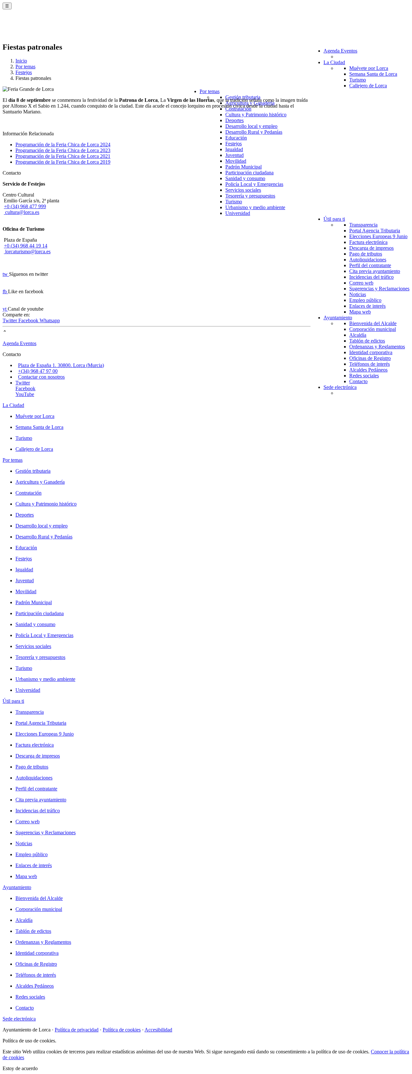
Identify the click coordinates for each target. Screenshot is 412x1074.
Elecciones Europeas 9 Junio (378, 236)
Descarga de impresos (371, 248)
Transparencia (363, 224)
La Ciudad (334, 62)
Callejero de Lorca (368, 85)
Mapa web (360, 311)
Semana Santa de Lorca (373, 74)
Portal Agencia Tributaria (374, 230)
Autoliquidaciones (367, 259)
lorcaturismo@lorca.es (27, 251)
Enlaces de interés (367, 306)
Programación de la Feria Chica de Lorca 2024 (62, 144)
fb (5, 291)
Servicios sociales (243, 190)
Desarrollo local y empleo (251, 126)
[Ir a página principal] (40, 29)
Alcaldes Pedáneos (368, 370)
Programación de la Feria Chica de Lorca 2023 (62, 150)
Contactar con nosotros (41, 377)
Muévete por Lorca (368, 68)
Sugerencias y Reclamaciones (379, 288)
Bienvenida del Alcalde (373, 323)
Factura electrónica (368, 242)
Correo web (361, 282)
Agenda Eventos (340, 50)
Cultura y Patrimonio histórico (255, 114)
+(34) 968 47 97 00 (38, 371)
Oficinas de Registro (370, 358)
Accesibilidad (158, 1029)
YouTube (24, 394)
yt (5, 309)
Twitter (10, 320)
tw (6, 274)
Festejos (233, 143)
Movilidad (235, 161)
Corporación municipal (372, 329)
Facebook (29, 320)
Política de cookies (122, 1029)
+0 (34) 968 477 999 (25, 206)
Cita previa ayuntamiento (374, 271)
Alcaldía (357, 335)
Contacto (358, 381)
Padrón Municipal (243, 166)
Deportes (234, 120)
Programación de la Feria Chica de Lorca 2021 (62, 156)
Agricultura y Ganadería (40, 482)
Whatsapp (50, 320)
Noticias (357, 294)
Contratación (28, 493)
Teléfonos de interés (369, 364)
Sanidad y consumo (245, 178)
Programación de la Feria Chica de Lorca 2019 (62, 162)
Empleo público (365, 300)
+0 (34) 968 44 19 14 (25, 245)
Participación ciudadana (249, 172)
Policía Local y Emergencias (254, 184)
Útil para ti (334, 219)
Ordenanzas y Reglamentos (377, 346)
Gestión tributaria (33, 471)
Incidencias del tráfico (371, 277)
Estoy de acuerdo (20, 1068)
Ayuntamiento (337, 317)
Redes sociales (364, 375)
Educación (236, 137)
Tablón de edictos (367, 340)
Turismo (357, 79)
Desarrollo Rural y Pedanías (253, 132)
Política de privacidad (76, 1029)
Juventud (234, 155)
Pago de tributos (365, 253)
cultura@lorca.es (21, 212)
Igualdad (234, 149)
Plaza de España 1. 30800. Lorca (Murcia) (61, 365)
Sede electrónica (340, 387)
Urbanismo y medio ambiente (255, 207)
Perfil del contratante (370, 265)
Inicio (21, 60)
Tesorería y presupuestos (250, 195)
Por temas (210, 91)
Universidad (237, 213)
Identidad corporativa (370, 352)
